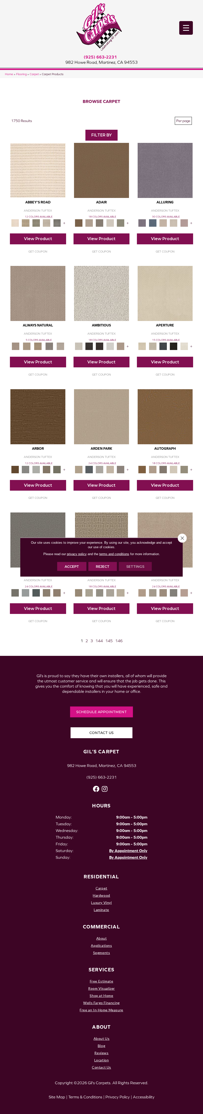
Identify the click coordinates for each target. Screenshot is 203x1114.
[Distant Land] (56, 592)
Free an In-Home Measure (101, 1010)
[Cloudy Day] (99, 469)
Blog (101, 1046)
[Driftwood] (46, 469)
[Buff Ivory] (165, 293)
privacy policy (77, 554)
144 (99, 640)
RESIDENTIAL (101, 876)
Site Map (57, 1097)
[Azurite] (152, 222)
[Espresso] (173, 346)
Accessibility (143, 1097)
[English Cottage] (120, 222)
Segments (101, 953)
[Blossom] (184, 222)
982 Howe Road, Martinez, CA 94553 (101, 62)
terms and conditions (114, 554)
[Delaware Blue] (56, 222)
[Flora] (184, 592)
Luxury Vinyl (101, 902)
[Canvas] (101, 293)
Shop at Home (101, 995)
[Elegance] (110, 222)
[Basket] (37, 293)
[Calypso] (25, 592)
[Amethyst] (165, 170)
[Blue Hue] (89, 469)
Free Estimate (101, 981)
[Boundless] (36, 222)
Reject (102, 566)
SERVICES (101, 969)
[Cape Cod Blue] (163, 346)
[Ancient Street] (89, 592)
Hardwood (101, 895)
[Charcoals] (89, 346)
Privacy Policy (117, 1097)
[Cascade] (163, 592)
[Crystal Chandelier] (120, 592)
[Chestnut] (37, 416)
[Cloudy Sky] (25, 469)
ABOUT (101, 1027)
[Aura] (37, 170)
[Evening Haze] (120, 469)
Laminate (101, 910)
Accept (72, 566)
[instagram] (104, 789)
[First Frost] (110, 346)
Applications (101, 945)
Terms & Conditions (85, 1097)
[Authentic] (101, 416)
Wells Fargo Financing (101, 1003)
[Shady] (49, 346)
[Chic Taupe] (46, 222)
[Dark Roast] (99, 346)
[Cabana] (152, 592)
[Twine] (60, 346)
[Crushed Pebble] (110, 592)
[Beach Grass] (142, 592)
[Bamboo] (25, 222)
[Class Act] (99, 222)
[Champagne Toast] (89, 222)
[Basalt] (163, 222)
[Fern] (56, 469)
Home (9, 74)
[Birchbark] (173, 222)
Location (101, 1060)
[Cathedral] (99, 592)
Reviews (101, 1053)
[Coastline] (36, 469)
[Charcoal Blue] (36, 592)
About (101, 938)
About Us (102, 1038)
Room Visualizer (101, 988)
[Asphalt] (15, 592)
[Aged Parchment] (78, 592)
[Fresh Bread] (120, 346)
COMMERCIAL (101, 926)
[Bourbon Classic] (101, 170)
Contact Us (101, 1067)
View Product (38, 238)
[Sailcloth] (38, 346)
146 (119, 640)
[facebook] (96, 789)
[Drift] (110, 469)
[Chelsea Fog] (173, 592)
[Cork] (26, 346)
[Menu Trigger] (186, 28)
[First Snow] (184, 346)
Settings (135, 566)
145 (109, 640)
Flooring (21, 74)
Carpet (34, 74)
